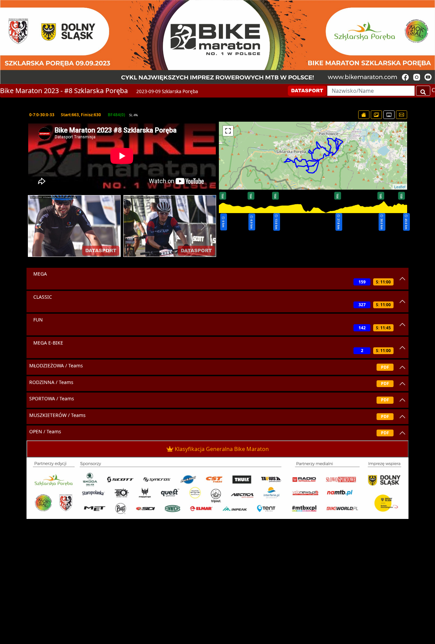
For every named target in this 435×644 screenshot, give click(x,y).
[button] (41, 226)
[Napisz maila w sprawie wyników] (401, 114)
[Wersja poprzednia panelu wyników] (389, 114)
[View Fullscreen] (228, 131)
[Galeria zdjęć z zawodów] (376, 114)
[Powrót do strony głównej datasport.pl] (363, 114)
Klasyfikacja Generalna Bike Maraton (222, 449)
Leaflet (399, 186)
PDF (385, 367)
